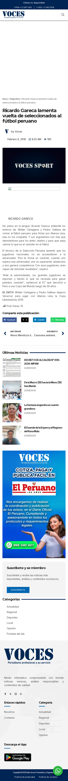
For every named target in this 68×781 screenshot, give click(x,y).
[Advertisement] (34, 56)
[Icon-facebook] (5, 694)
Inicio (5, 99)
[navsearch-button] (62, 15)
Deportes (15, 99)
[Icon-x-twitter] (10, 694)
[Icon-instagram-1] (16, 694)
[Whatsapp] (21, 694)
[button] (56, 15)
